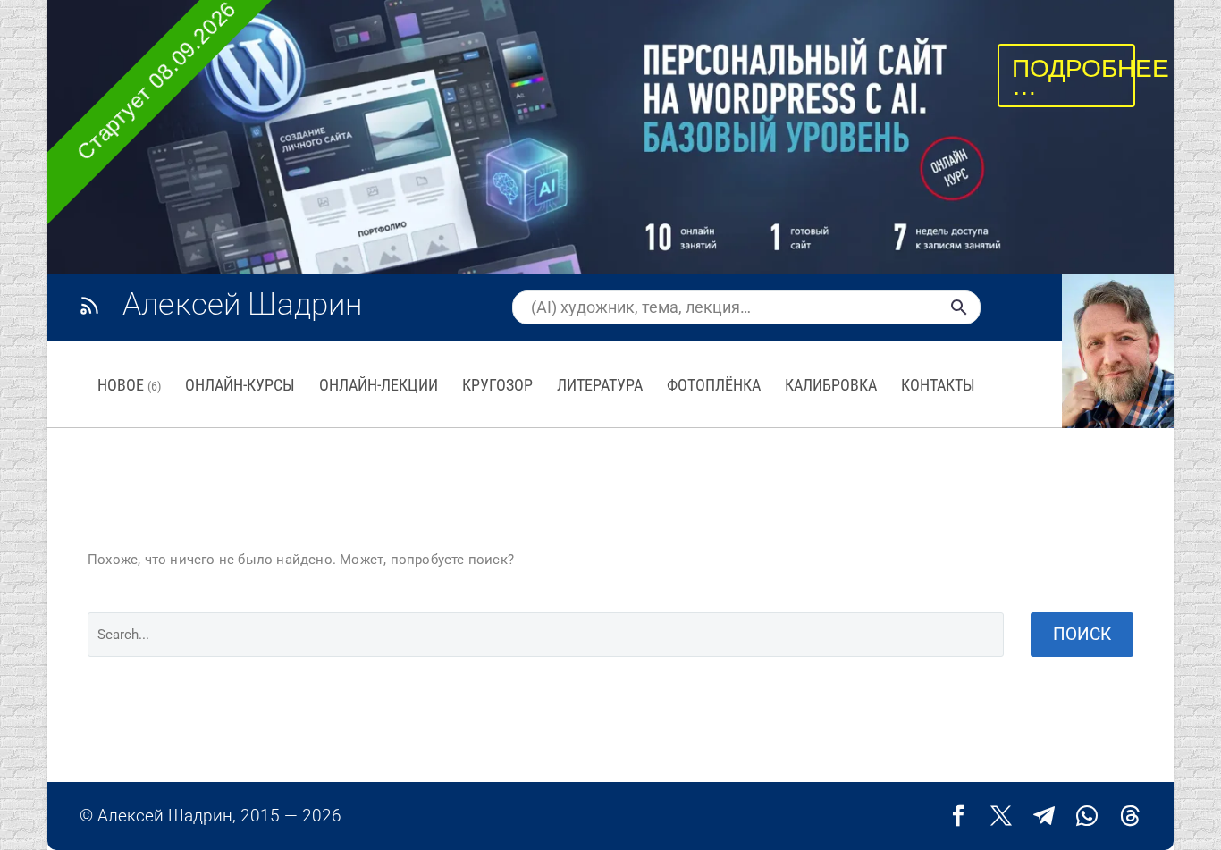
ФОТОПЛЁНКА (714, 384)
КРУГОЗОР (497, 384)
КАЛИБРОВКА (831, 384)
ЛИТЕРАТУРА (600, 384)
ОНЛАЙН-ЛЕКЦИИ (378, 384)
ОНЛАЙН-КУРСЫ (240, 384)
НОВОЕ (129, 384)
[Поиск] (959, 307)
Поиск (1082, 634)
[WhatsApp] (1087, 816)
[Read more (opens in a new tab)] (240, 306)
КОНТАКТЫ (938, 384)
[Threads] (1130, 816)
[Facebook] (958, 816)
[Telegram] (1044, 816)
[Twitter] (1001, 816)
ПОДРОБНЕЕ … (1090, 77)
